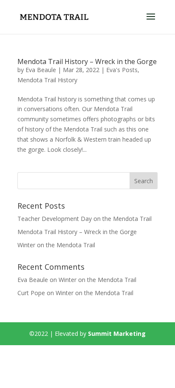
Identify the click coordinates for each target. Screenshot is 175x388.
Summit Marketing (117, 333)
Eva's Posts (122, 70)
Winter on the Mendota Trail (56, 245)
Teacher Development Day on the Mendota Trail (84, 219)
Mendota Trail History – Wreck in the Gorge (87, 61)
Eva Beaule (40, 70)
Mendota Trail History (47, 80)
